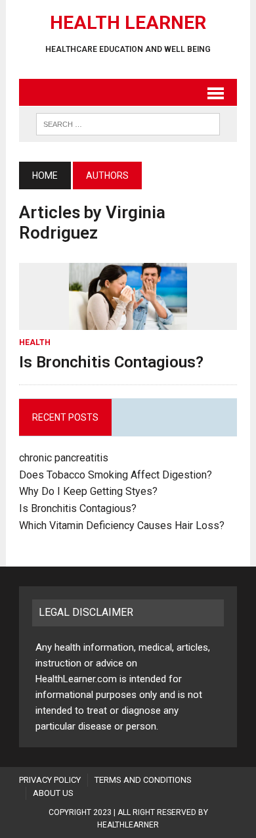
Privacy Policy (50, 780)
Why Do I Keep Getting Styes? (89, 491)
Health (35, 342)
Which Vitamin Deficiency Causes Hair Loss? (121, 525)
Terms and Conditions (143, 780)
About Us (53, 793)
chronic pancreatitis (63, 458)
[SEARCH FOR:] (128, 123)
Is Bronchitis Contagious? (111, 362)
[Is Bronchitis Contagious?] (128, 321)
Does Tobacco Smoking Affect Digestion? (115, 475)
